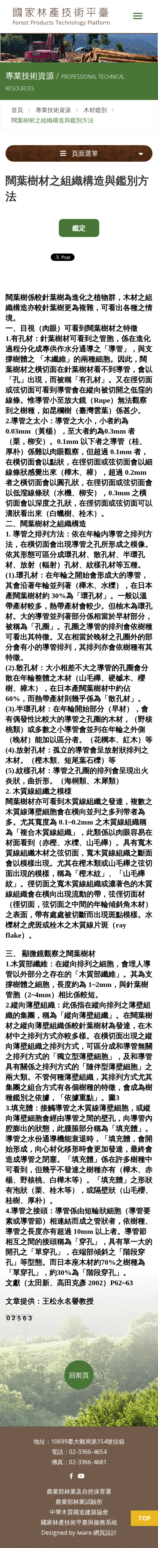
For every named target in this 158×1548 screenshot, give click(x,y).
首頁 (17, 110)
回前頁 (79, 1375)
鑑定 (79, 227)
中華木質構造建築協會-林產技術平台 (64, 16)
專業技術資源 (53, 110)
